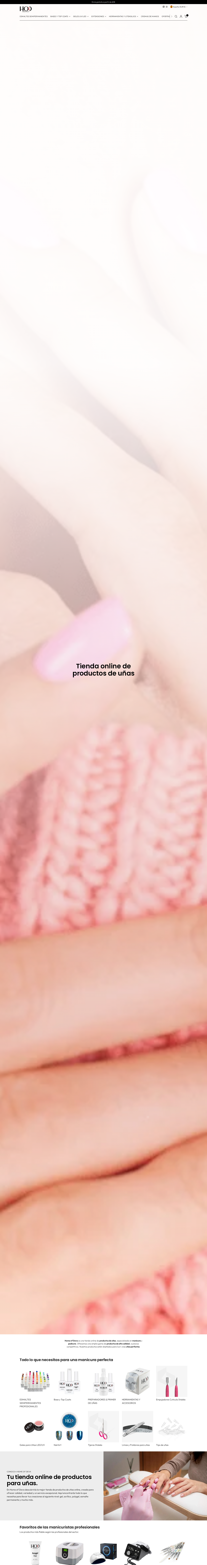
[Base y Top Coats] (69, 1381)
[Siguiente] (171, 16)
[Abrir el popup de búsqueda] (176, 16)
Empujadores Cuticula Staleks (170, 1399)
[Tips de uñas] (171, 1426)
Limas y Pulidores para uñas (136, 1445)
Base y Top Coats (62, 1399)
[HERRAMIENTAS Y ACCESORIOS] (137, 1381)
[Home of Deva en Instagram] (164, 7)
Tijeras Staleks (95, 1445)
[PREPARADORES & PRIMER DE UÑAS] (103, 1381)
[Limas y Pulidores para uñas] (137, 1426)
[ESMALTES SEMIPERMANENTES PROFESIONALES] (35, 1381)
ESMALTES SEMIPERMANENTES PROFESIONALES (30, 1403)
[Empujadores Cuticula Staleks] (171, 1381)
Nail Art (57, 1445)
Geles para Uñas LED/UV (32, 1445)
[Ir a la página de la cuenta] (181, 16)
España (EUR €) (179, 7)
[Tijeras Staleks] (103, 1426)
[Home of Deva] (26, 9)
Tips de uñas (162, 1445)
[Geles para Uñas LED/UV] (35, 1426)
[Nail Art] (69, 1426)
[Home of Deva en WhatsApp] (167, 7)
